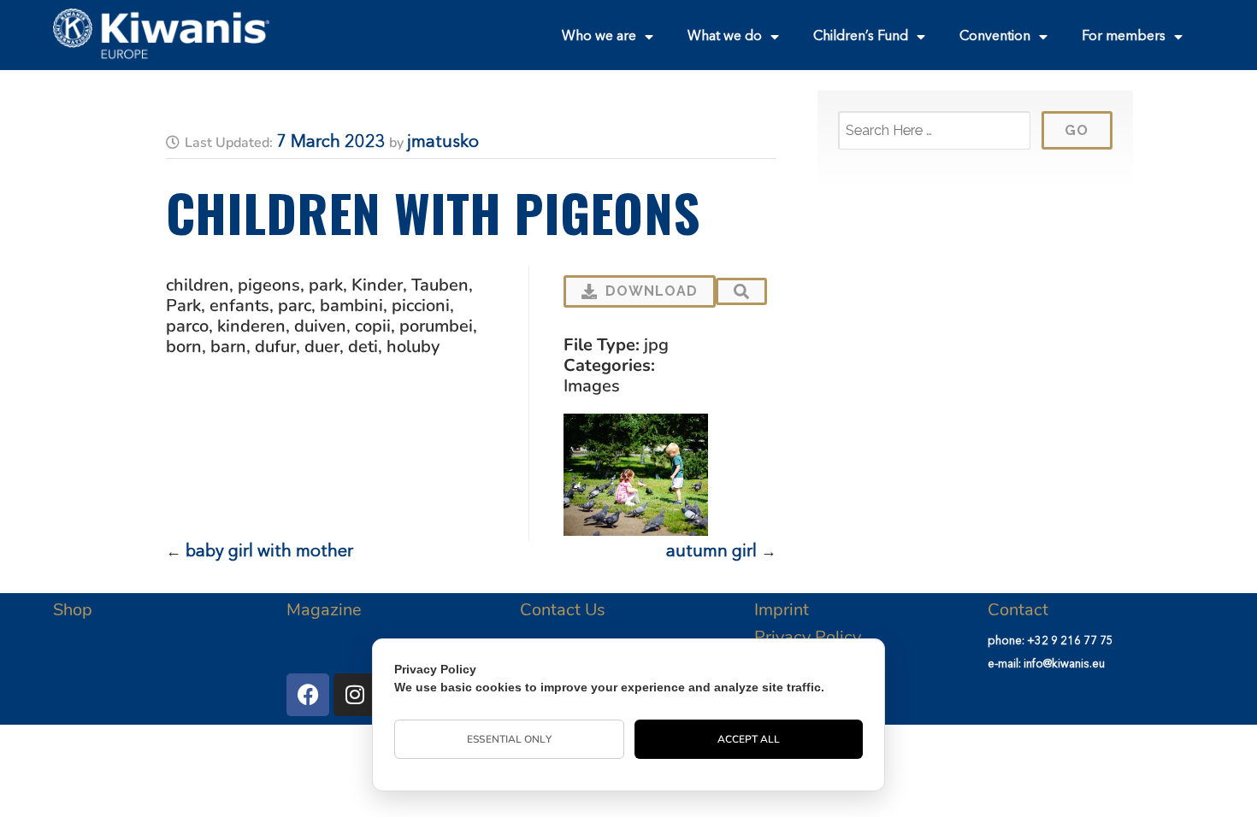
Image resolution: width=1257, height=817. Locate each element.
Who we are (599, 37)
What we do (725, 37)
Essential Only (509, 739)
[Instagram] (354, 694)
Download (651, 291)
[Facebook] (307, 694)
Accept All (749, 739)
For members (1124, 37)
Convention (994, 37)
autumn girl (711, 552)
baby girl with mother (269, 552)
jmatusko (443, 142)
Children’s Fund (860, 37)
